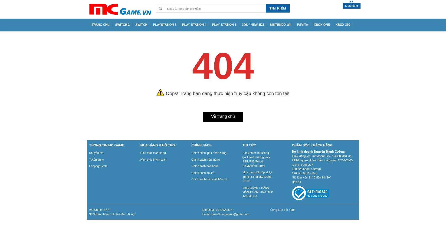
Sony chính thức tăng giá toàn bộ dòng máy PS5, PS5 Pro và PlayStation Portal (256, 159)
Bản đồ (296, 182)
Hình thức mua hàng (153, 153)
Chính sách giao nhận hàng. (209, 153)
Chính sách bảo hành (205, 166)
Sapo (292, 209)
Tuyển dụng (96, 159)
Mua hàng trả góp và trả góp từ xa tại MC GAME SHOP (257, 176)
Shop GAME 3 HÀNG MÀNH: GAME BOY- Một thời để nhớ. (258, 191)
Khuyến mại (96, 153)
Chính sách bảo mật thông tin (209, 179)
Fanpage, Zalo (98, 166)
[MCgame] (119, 9)
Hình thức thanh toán (153, 159)
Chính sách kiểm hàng (205, 159)
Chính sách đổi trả (202, 173)
